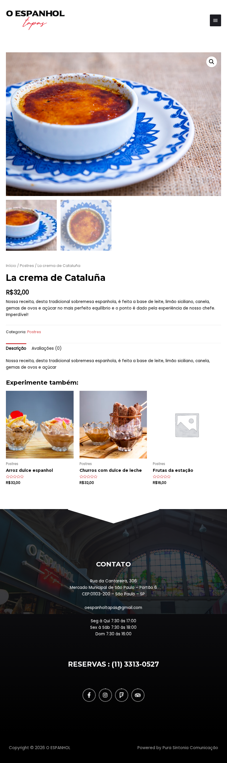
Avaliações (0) (47, 348)
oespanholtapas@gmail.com (113, 607)
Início (11, 265)
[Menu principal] (215, 20)
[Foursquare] (121, 695)
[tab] (16, 348)
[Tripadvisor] (138, 695)
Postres (27, 265)
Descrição (16, 348)
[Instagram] (105, 695)
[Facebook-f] (89, 695)
